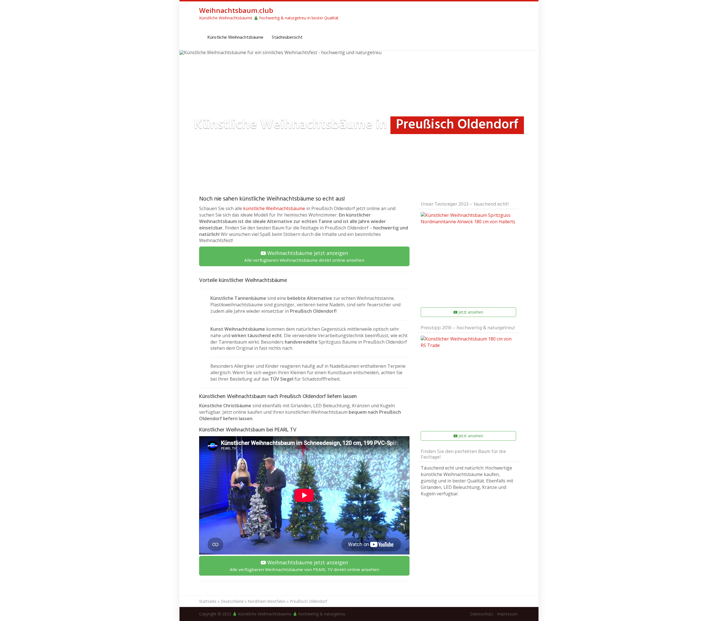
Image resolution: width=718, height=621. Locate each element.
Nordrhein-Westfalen (267, 601)
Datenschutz (481, 614)
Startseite (208, 601)
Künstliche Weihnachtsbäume (235, 37)
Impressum (507, 614)
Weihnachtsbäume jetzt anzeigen (304, 256)
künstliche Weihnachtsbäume (274, 208)
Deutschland (232, 601)
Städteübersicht (287, 37)
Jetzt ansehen (470, 312)
